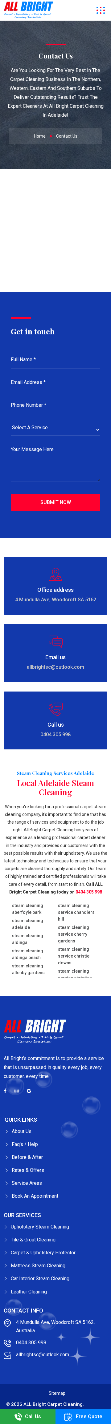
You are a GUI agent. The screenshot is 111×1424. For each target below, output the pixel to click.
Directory (95, 1404)
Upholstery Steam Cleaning (40, 1227)
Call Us (33, 1416)
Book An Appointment (35, 1196)
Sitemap (57, 1393)
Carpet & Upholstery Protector (43, 1253)
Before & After (27, 1157)
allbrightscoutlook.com (55, 667)
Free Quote (88, 1416)
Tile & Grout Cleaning (33, 1240)
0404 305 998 (55, 734)
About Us (21, 1131)
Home (40, 136)
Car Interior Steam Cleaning (40, 1278)
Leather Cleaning (29, 1292)
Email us (55, 657)
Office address (55, 590)
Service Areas (27, 1183)
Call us (55, 724)
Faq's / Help (25, 1144)
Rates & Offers (28, 1170)
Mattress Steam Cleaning (38, 1266)
